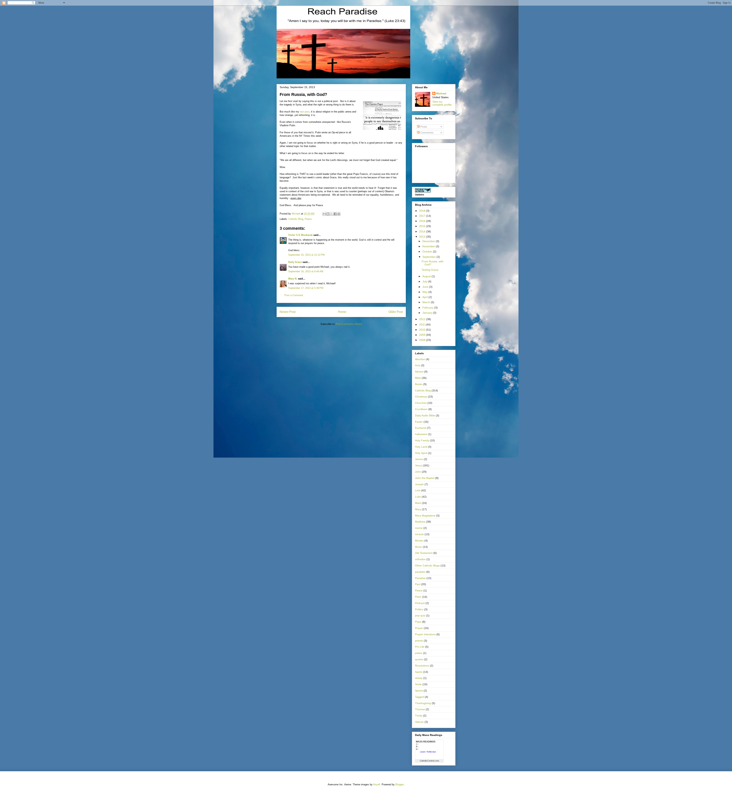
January (427, 312)
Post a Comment (293, 295)
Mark (418, 502)
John (418, 471)
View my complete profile (442, 103)
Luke (418, 496)
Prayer (419, 628)
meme (419, 527)
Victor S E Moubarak (300, 235)
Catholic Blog (295, 219)
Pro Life (419, 646)
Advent (419, 371)
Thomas (420, 709)
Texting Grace (430, 269)
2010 (422, 329)
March (426, 302)
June (425, 286)
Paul (417, 584)
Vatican (419, 721)
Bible (418, 377)
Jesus (418, 465)
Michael (441, 93)
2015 (422, 226)
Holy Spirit (421, 453)
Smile (418, 684)
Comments (426, 132)
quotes (419, 659)
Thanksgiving (423, 703)
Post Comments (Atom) (349, 324)
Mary (418, 509)
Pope (418, 621)
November (429, 246)
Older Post (395, 311)
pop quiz (420, 615)
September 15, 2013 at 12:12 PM (306, 254)
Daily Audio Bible (425, 415)
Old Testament (424, 552)
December (429, 241)
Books (418, 384)
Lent (417, 490)
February (428, 307)
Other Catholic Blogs (427, 565)
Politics (419, 609)
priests (419, 640)
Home (342, 311)
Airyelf (376, 784)
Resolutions (422, 665)
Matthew (420, 521)
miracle (419, 534)
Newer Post (287, 311)
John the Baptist (424, 478)
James (419, 459)
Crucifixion (421, 409)
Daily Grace (295, 262)
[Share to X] (331, 214)
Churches (421, 402)
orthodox (420, 559)
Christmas (421, 396)
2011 (422, 324)
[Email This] (324, 214)
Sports (419, 690)
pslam (418, 653)
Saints (418, 671)
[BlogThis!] (328, 214)
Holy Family (422, 440)
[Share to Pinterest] (339, 214)
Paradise (420, 578)
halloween (421, 434)
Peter (418, 596)
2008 (422, 339)
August (427, 276)
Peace (308, 219)
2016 (422, 220)
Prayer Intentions (425, 634)
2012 (422, 319)
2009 (422, 334)
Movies (419, 540)
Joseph (419, 484)
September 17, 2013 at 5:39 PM (305, 288)
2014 (422, 231)
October (427, 251)
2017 (422, 215)
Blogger (399, 784)
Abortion (420, 359)
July (425, 281)
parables (420, 571)
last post (304, 111)
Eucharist (420, 427)
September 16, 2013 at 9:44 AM (305, 271)
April (425, 297)
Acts (417, 365)
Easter (419, 421)
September (429, 256)
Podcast (420, 603)
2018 (422, 210)
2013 (422, 236)
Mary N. (292, 278)
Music (418, 546)
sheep (418, 678)
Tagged (419, 696)
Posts (423, 126)
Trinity (418, 715)
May (425, 291)
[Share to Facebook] (335, 214)
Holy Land (421, 446)
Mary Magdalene (425, 515)
